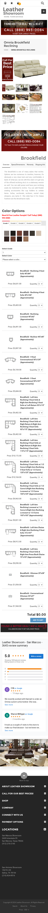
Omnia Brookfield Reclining (17, 44)
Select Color (7, 256)
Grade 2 (14, 223)
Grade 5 (37, 223)
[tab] (6, 164)
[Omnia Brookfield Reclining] (24, 69)
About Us (24, 906)
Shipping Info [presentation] (40, 165)
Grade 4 (29, 223)
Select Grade (7, 249)
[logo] (18, 12)
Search (15, 906)
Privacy (33, 906)
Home (6, 50)
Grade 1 (6, 223)
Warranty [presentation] (30, 165)
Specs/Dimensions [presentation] (18, 165)
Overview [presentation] (6, 165)
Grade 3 (22, 223)
